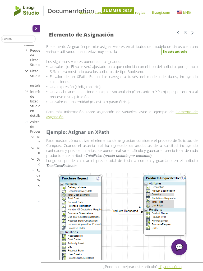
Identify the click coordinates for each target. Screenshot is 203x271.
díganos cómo (170, 266)
